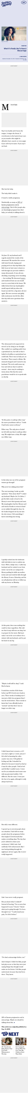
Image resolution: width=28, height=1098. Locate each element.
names (23, 278)
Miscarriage (14, 105)
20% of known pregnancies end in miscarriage (12, 204)
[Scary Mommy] (6, 4)
